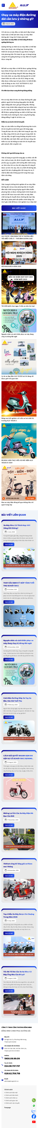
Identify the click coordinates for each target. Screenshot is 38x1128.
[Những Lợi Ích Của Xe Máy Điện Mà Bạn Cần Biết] (19, 839)
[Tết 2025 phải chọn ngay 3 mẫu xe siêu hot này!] (19, 286)
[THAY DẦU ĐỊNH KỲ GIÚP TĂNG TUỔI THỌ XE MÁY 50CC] (19, 616)
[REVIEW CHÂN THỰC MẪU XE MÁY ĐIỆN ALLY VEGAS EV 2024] (19, 440)
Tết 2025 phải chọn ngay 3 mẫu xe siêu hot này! (18, 306)
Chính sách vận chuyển (12, 1103)
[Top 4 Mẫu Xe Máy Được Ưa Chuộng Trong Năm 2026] (19, 947)
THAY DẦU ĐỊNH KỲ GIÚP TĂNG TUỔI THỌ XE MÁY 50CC (18, 584)
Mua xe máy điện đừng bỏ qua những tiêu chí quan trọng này (17, 503)
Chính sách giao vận (11, 1100)
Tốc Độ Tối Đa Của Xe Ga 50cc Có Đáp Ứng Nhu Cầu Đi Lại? (17, 973)
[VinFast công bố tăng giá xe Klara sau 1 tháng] (19, 889)
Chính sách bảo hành (11, 1095)
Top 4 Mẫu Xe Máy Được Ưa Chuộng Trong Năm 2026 (18, 915)
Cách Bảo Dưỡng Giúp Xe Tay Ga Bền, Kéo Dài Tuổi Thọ (17, 699)
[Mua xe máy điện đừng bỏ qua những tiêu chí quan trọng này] (19, 482)
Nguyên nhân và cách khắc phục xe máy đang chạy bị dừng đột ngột (17, 335)
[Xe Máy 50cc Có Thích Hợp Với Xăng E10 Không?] (19, 558)
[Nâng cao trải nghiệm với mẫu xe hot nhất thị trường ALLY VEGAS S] (19, 398)
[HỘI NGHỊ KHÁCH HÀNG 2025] (19, 252)
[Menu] (3, 5)
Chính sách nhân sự (11, 1098)
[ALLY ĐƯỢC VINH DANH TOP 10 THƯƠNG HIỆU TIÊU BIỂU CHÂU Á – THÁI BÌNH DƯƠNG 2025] (19, 223)
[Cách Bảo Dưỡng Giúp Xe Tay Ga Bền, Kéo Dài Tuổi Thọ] (19, 731)
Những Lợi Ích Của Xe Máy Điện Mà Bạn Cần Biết (18, 814)
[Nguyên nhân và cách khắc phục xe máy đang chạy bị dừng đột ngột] (19, 320)
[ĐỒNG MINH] (19, 5)
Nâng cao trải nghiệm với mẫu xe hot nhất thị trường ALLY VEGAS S (17, 419)
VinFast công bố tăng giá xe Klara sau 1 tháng (17, 865)
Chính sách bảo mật (11, 1093)
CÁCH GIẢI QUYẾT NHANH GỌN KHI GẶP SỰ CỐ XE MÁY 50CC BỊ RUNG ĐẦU (18, 757)
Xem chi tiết (9, 544)
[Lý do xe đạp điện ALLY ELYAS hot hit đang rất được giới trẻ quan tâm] (19, 356)
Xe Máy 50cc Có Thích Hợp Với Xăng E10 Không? (16, 527)
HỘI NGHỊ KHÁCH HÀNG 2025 (11, 266)
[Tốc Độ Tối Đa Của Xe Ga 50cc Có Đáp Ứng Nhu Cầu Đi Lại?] (19, 1005)
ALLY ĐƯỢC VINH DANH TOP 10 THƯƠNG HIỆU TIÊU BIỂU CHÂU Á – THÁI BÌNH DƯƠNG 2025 (17, 237)
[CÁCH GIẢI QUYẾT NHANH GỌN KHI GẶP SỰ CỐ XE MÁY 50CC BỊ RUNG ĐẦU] (19, 788)
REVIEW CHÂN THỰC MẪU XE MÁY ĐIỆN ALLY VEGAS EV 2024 (17, 461)
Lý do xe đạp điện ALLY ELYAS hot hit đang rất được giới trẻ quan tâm (17, 377)
